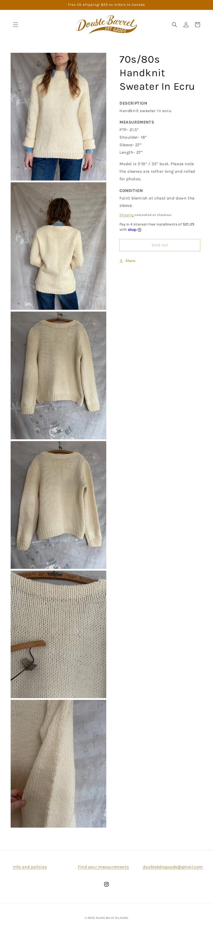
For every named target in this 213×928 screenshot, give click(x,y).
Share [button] (130, 261)
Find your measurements (103, 866)
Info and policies (30, 866)
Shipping (126, 215)
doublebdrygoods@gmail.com (173, 866)
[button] (15, 24)
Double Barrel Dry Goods (112, 917)
